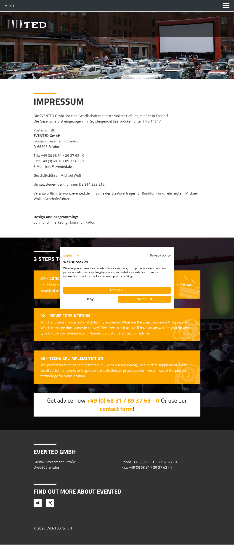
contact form (116, 408)
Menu (9, 5)
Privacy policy (160, 255)
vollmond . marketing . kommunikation (64, 222)
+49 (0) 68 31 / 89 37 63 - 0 (62, 155)
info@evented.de (58, 166)
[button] (71, 255)
